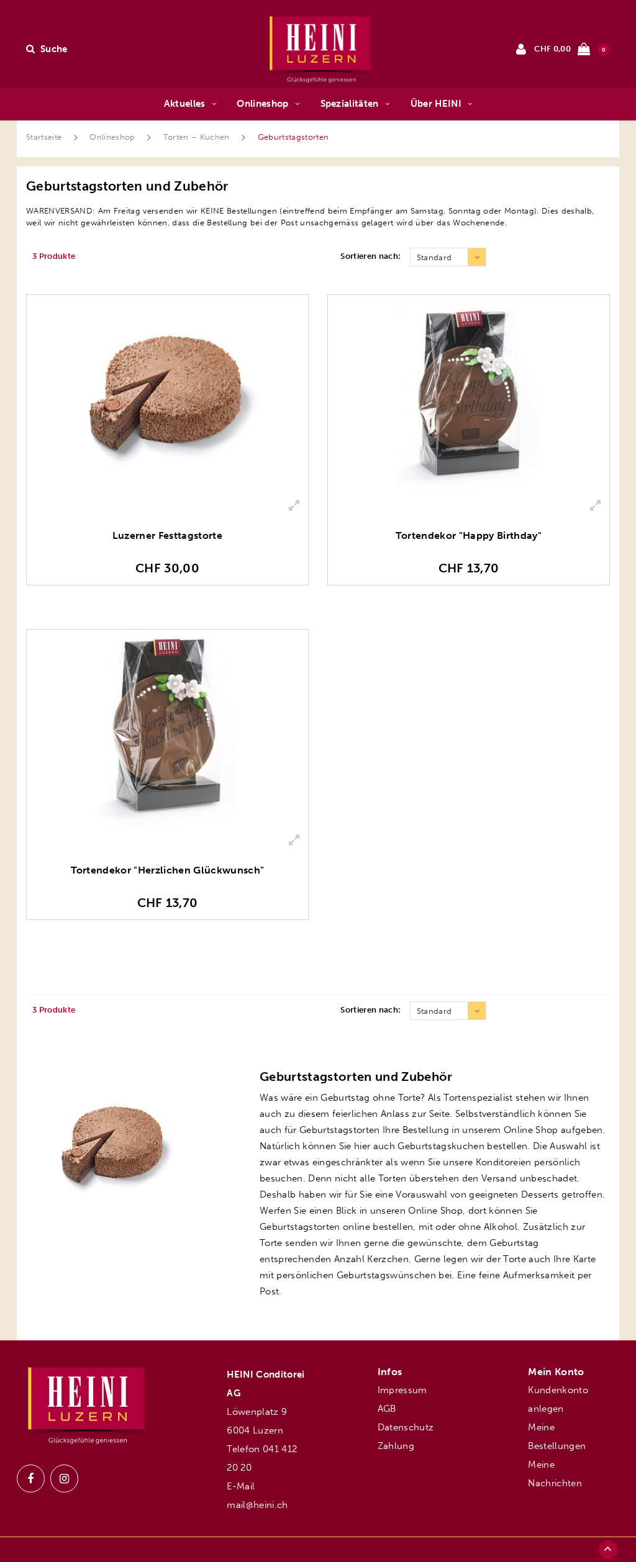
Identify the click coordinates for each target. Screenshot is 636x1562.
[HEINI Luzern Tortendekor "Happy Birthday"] (468, 393)
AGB (387, 1408)
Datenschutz (406, 1427)
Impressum (402, 1390)
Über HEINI (436, 103)
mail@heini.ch (257, 1504)
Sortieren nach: (370, 256)
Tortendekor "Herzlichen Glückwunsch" (168, 870)
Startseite (43, 137)
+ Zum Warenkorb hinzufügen (167, 602)
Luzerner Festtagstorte (167, 535)
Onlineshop (262, 103)
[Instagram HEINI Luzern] (64, 1478)
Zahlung (396, 1445)
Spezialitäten (349, 103)
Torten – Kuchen (196, 137)
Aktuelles (185, 103)
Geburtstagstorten (293, 137)
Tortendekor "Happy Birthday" (469, 535)
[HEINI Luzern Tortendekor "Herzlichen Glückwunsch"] (167, 728)
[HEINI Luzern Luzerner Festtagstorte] (167, 393)
